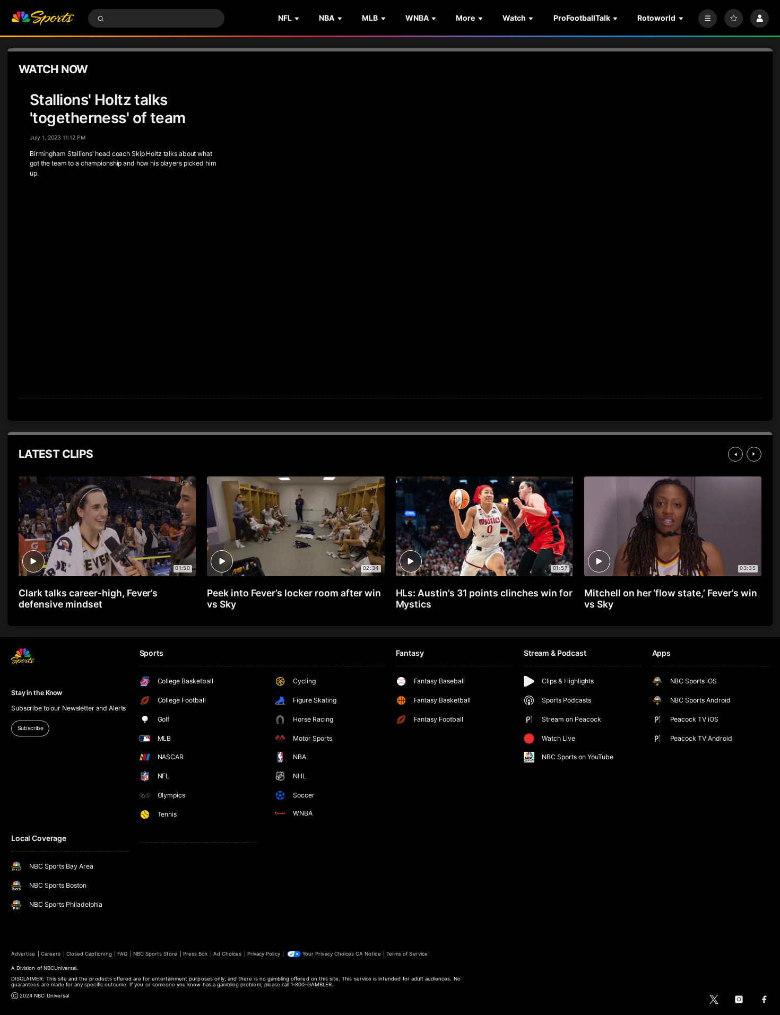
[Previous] (735, 454)
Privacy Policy (263, 954)
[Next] (754, 454)
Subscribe (31, 728)
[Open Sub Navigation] (297, 18)
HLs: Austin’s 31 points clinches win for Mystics (484, 598)
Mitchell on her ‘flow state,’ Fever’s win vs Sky (670, 598)
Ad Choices (227, 954)
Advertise (23, 954)
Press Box (195, 954)
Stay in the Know (36, 693)
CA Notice (368, 954)
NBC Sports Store (155, 954)
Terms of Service (407, 954)
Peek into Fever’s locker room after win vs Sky (293, 598)
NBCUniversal (60, 968)
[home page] (42, 18)
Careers (50, 954)
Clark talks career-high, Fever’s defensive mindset (88, 598)
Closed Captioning (89, 954)
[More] (707, 18)
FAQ (122, 954)
